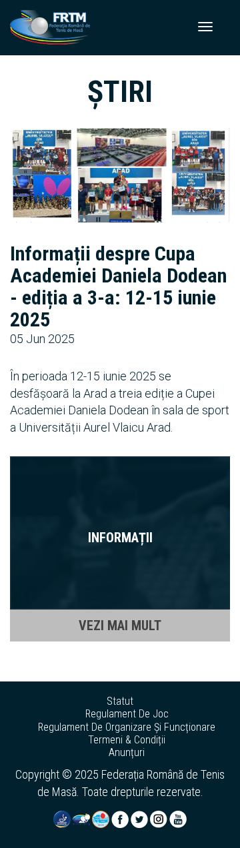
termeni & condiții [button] (126, 740)
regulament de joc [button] (127, 714)
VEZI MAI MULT (120, 626)
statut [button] (120, 701)
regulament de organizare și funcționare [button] (126, 727)
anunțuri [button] (127, 752)
